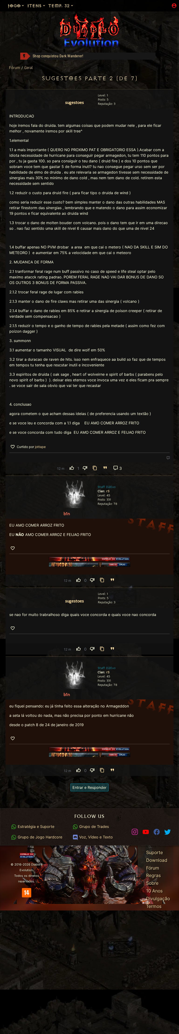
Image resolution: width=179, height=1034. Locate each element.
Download (156, 860)
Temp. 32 (58, 5)
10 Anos (154, 891)
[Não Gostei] (85, 468)
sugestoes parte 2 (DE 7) (89, 78)
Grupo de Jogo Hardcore (39, 837)
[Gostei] (71, 468)
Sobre (152, 883)
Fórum (15, 67)
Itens (34, 5)
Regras (153, 875)
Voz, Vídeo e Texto (95, 837)
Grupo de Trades (93, 826)
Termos (154, 906)
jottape (40, 447)
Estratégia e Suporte (35, 826)
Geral (28, 67)
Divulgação (158, 898)
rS (108, 491)
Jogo (13, 5)
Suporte (154, 852)
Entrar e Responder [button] (89, 787)
